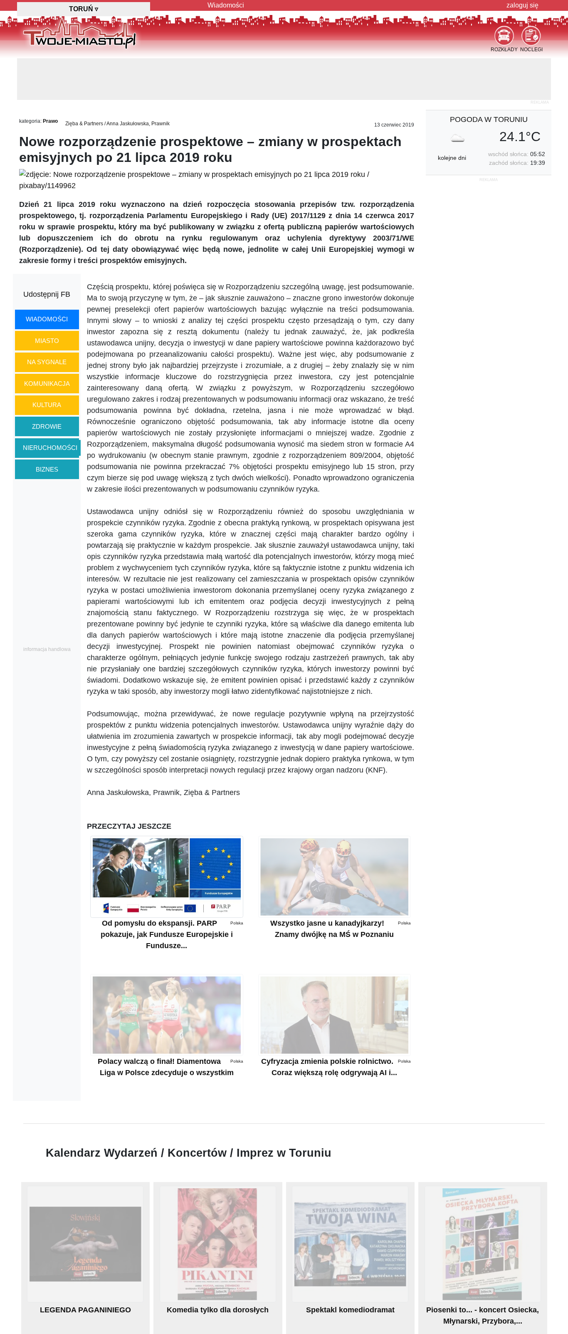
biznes (47, 469)
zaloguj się (522, 5)
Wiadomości (225, 5)
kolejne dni (452, 157)
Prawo (50, 121)
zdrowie (47, 426)
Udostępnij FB (46, 294)
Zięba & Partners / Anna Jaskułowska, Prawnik (117, 124)
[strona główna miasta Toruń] (79, 33)
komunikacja (47, 383)
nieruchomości (50, 447)
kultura (46, 404)
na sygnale (47, 361)
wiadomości (47, 319)
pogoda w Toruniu (489, 119)
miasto (47, 340)
